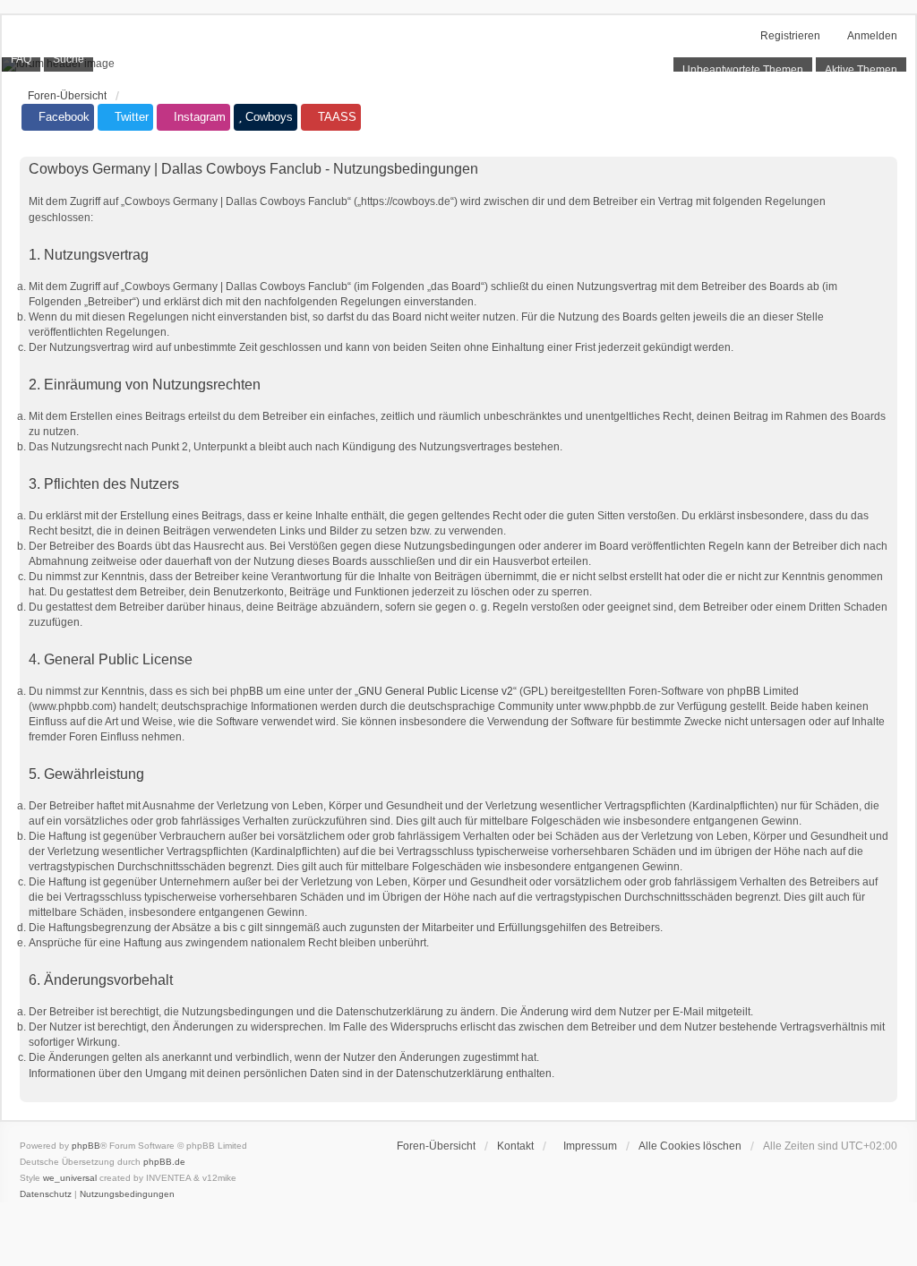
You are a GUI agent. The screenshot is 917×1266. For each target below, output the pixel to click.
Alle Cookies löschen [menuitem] (689, 1146)
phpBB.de (164, 1162)
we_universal (70, 1178)
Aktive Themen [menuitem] (861, 70)
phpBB (86, 1146)
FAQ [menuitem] (21, 59)
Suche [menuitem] (68, 59)
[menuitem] (586, 1146)
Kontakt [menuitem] (515, 1146)
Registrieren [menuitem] (790, 36)
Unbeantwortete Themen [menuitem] (742, 70)
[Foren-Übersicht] (458, 64)
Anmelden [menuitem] (872, 36)
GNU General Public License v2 (435, 691)
